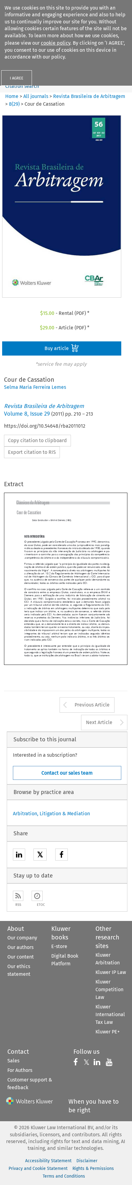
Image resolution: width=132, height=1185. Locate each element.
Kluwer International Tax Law (110, 1014)
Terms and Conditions (64, 1176)
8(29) (14, 104)
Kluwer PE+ (107, 1032)
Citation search (22, 86)
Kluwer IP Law (110, 972)
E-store (59, 946)
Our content (20, 957)
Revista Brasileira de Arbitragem (89, 96)
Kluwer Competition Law (109, 989)
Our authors (20, 947)
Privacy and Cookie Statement (38, 1168)
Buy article (57, 348)
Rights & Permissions (93, 1168)
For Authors (19, 1070)
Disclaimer (86, 1160)
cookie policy (55, 43)
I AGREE (16, 78)
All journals (36, 96)
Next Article (99, 722)
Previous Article (92, 705)
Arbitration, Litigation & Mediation (51, 813)
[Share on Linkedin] (19, 855)
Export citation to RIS (32, 452)
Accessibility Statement (48, 1160)
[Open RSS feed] (18, 896)
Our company (22, 938)
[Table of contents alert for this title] (37, 896)
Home (11, 96)
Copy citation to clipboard (37, 440)
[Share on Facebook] (61, 855)
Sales (13, 1061)
